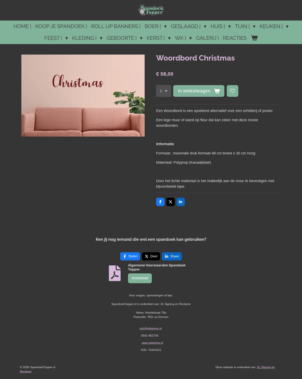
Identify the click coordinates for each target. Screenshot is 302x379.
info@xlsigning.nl (151, 328)
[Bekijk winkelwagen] (254, 38)
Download (140, 278)
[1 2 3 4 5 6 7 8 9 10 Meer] (163, 91)
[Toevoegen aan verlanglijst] (232, 91)
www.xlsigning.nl (152, 342)
